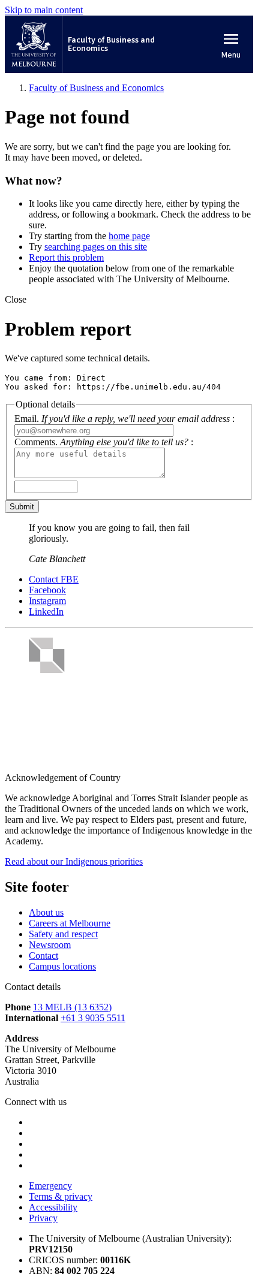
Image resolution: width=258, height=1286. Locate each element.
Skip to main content (44, 10)
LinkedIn (46, 611)
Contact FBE (54, 579)
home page (129, 236)
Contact (43, 955)
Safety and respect (63, 934)
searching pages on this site (95, 246)
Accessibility (53, 1207)
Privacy (43, 1218)
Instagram (47, 601)
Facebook (47, 590)
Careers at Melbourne (69, 923)
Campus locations (62, 966)
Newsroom (50, 945)
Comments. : (103, 442)
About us (46, 912)
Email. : (124, 418)
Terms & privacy (60, 1196)
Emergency (50, 1186)
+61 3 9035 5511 (93, 1018)
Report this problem (66, 257)
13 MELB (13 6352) (72, 1007)
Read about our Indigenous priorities (74, 861)
